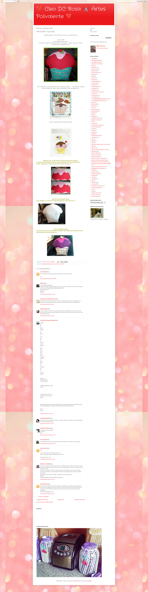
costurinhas (94, 90)
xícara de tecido (95, 196)
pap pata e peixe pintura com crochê (100, 144)
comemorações (95, 86)
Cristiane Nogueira (44, 418)
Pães (93, 139)
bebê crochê (94, 69)
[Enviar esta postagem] (58, 261)
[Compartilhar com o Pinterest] (67, 262)
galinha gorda (95, 109)
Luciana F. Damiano (45, 428)
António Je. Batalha (45, 464)
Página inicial (61, 499)
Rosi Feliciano (43, 484)
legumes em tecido (96, 120)
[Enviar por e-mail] (60, 262)
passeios (94, 147)
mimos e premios (96, 126)
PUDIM (93, 170)
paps (93, 146)
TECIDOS (62, 263)
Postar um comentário (43, 496)
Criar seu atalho (93, 31)
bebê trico (94, 71)
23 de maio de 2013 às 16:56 (47, 304)
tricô (93, 189)
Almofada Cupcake (51, 263)
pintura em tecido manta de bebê (99, 160)
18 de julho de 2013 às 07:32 (47, 423)
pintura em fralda (95, 155)
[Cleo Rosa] (91, 30)
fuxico (93, 107)
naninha (93, 132)
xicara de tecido (95, 194)
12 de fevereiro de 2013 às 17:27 (48, 294)
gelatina (93, 112)
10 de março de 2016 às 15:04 (47, 493)
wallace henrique (96, 192)
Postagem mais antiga (79, 499)
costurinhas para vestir (97, 92)
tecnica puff (94, 184)
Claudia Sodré (43, 309)
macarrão (94, 123)
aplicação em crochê (96, 63)
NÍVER (93, 134)
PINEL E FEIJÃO (95, 153)
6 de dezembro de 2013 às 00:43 (48, 443)
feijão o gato (94, 104)
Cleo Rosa (92, 28)
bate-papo (94, 67)
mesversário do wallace (97, 125)
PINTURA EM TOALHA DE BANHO (100, 161)
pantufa (93, 141)
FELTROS (94, 106)
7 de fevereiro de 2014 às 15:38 (47, 459)
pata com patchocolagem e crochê (100, 149)
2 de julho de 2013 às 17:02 (46, 413)
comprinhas (94, 88)
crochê (93, 93)
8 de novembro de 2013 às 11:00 (48, 435)
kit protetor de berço (96, 118)
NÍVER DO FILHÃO (96, 135)
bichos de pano (95, 72)
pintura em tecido (96, 156)
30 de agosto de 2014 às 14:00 (47, 479)
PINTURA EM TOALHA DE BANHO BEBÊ (101, 163)
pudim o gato (95, 172)
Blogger (90, 581)
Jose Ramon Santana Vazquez (47, 320)
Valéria (42, 283)
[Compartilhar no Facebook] (65, 262)
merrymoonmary (77, 581)
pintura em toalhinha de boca (98, 166)
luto (92, 121)
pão (92, 142)
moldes (93, 128)
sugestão (94, 178)
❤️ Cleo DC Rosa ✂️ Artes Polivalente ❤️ (71, 12)
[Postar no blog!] (62, 262)
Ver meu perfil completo (102, 48)
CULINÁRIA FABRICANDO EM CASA (100, 98)
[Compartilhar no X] (64, 262)
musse (93, 130)
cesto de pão (95, 83)
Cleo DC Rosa (101, 46)
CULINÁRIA (94, 97)
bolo (93, 76)
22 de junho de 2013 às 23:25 (47, 315)
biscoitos (94, 74)
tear (92, 180)
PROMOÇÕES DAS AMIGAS (98, 168)
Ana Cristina (43, 439)
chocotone (94, 84)
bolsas (93, 77)
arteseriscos (43, 448)
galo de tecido (95, 111)
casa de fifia (43, 271)
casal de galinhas (96, 81)
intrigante (94, 116)
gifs (92, 114)
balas (93, 65)
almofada (44, 263)
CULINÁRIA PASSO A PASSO (98, 100)
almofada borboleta (96, 60)
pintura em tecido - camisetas (98, 158)
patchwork (57, 263)
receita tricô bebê (96, 173)
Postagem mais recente (42, 499)
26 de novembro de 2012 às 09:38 (48, 278)
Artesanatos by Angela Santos (47, 299)
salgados (94, 175)
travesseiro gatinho (96, 187)
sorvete (93, 177)
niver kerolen (95, 137)
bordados (94, 79)
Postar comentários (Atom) (46, 502)
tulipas (93, 191)
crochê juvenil (95, 95)
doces (93, 102)
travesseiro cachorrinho (97, 186)
